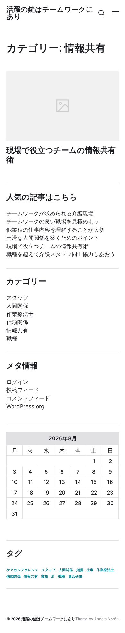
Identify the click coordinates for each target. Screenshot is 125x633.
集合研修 (75, 576)
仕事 (89, 570)
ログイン (17, 382)
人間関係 (17, 306)
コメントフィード (28, 398)
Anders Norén (106, 618)
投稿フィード (22, 390)
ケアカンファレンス (22, 570)
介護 (79, 570)
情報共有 (17, 330)
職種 (11, 338)
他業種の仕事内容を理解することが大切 (55, 230)
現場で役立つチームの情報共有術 (61, 155)
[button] (101, 13)
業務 (44, 576)
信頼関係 (17, 322)
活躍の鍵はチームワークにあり (49, 13)
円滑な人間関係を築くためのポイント (52, 238)
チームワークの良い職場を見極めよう (52, 221)
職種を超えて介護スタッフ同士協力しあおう (60, 254)
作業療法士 (20, 314)
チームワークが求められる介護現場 (50, 213)
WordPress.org (25, 406)
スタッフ (17, 298)
